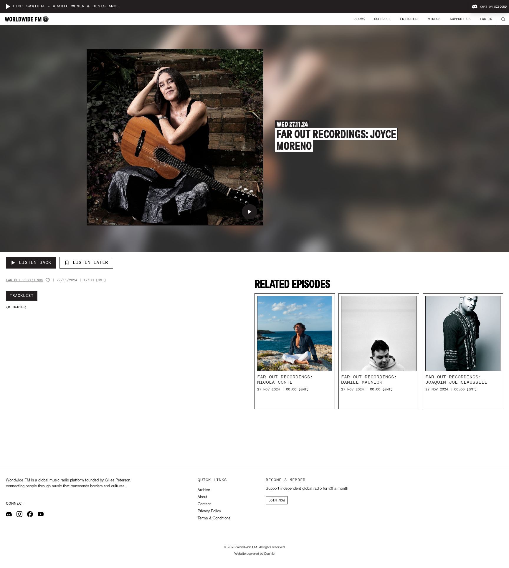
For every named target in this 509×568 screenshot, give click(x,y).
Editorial (409, 19)
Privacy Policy (209, 511)
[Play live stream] (8, 6)
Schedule (382, 19)
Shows (359, 19)
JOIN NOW (276, 500)
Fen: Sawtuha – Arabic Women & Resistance (66, 6)
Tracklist (22, 295)
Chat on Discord (493, 7)
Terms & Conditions (214, 518)
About (202, 497)
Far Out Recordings (24, 280)
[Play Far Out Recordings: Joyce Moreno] (249, 211)
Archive (204, 490)
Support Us (460, 19)
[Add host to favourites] (47, 280)
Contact (204, 504)
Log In (486, 19)
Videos (434, 19)
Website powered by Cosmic (254, 553)
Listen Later (90, 262)
